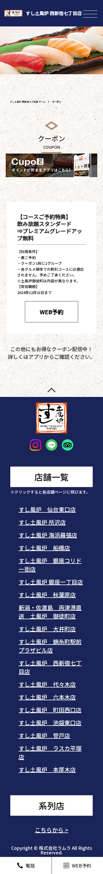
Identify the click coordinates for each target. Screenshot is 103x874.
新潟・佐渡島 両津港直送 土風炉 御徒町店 (50, 611)
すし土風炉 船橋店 (44, 548)
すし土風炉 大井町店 (47, 629)
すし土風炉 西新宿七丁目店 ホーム (27, 101)
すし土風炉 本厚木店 (47, 769)
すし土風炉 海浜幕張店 (48, 535)
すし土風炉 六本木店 (47, 697)
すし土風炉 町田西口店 (50, 710)
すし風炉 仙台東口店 (47, 509)
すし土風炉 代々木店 (47, 684)
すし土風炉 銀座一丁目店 (51, 582)
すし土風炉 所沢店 (42, 522)
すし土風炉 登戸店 (44, 735)
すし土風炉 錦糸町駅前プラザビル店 (50, 645)
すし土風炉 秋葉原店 (47, 595)
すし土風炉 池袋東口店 (50, 722)
